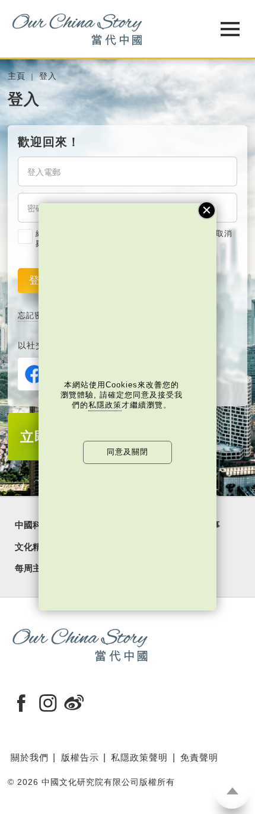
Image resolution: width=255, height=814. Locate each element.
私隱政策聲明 (139, 757)
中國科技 (32, 525)
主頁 (17, 76)
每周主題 (32, 568)
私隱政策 (105, 404)
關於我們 (30, 757)
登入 (48, 76)
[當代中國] (97, 29)
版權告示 (80, 757)
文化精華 (32, 547)
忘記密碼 (34, 315)
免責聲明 (199, 757)
